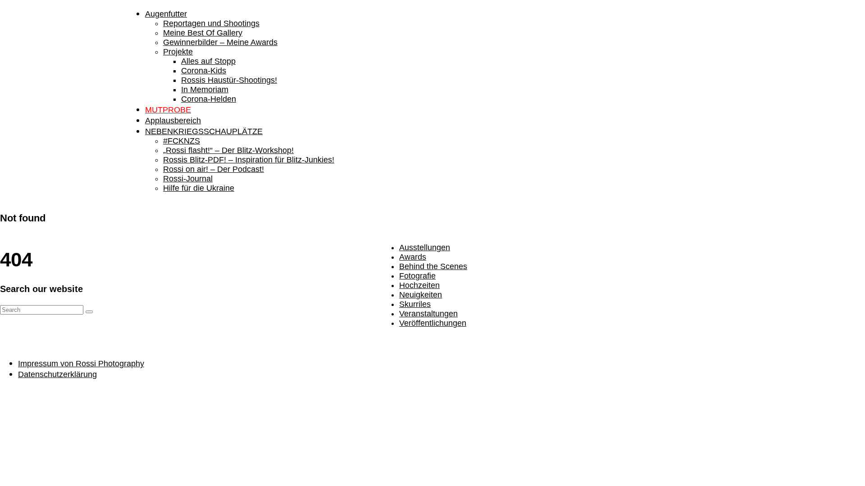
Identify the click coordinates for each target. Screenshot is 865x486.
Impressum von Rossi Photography (81, 363)
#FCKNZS (181, 140)
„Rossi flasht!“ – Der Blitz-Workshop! (228, 150)
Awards (412, 256)
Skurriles (415, 304)
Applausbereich (173, 120)
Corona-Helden (208, 99)
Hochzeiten (419, 285)
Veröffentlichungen (432, 323)
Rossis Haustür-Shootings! (229, 80)
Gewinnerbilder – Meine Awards (220, 42)
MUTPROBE (168, 109)
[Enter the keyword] (89, 311)
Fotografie (417, 275)
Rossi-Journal (188, 178)
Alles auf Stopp (208, 61)
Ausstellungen (424, 247)
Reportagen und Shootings (211, 23)
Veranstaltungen (428, 313)
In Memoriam (204, 89)
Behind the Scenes (433, 266)
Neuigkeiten (420, 294)
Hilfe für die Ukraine (198, 188)
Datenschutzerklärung (57, 374)
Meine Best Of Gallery (202, 32)
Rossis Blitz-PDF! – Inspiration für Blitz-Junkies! (248, 159)
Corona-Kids (203, 70)
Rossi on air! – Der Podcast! (213, 169)
